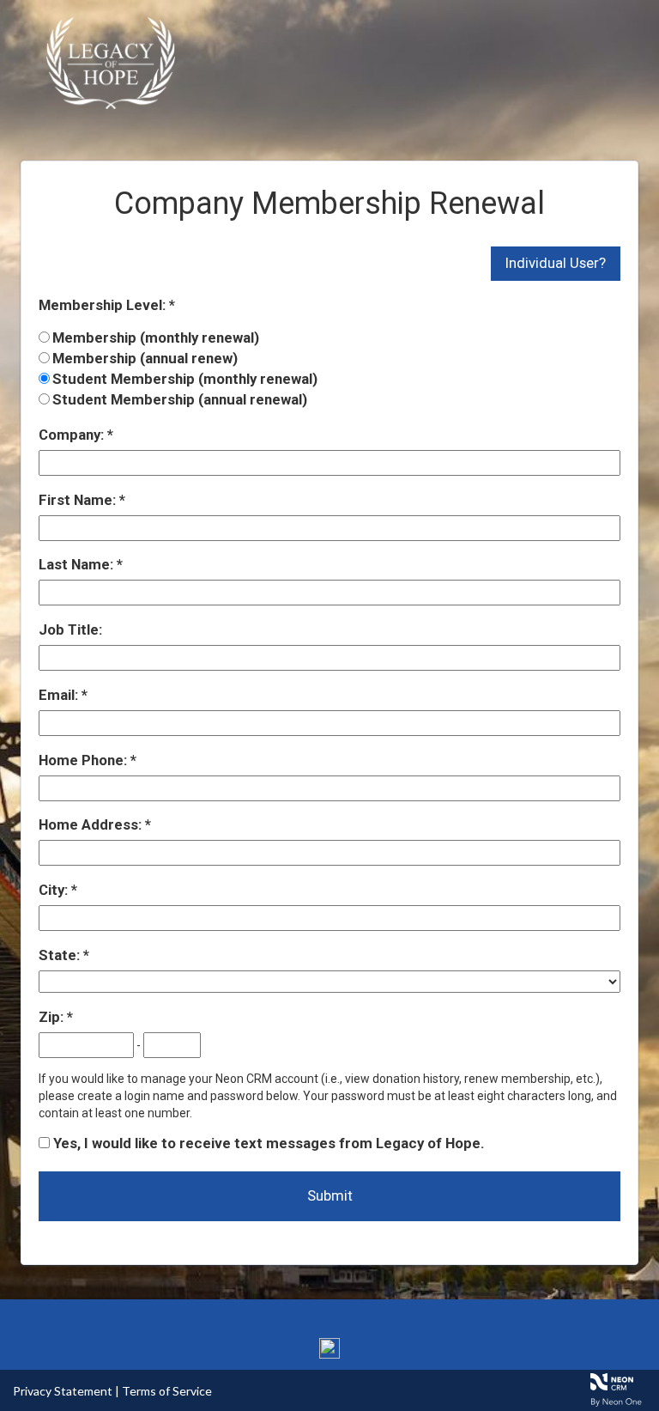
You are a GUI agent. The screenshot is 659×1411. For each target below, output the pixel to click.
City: (55, 889)
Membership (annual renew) (145, 358)
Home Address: (92, 824)
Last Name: (78, 564)
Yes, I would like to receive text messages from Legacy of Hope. (267, 1143)
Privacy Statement (62, 1391)
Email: (60, 694)
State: (61, 955)
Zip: (53, 1016)
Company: (73, 434)
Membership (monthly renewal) (155, 337)
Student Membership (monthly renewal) (184, 378)
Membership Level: (104, 304)
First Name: (79, 499)
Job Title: (70, 629)
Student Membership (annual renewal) (179, 399)
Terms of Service (167, 1391)
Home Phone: (84, 760)
